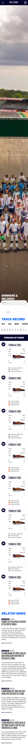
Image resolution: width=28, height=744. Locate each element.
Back (8, 312)
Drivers (16, 324)
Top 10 (3, 324)
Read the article (6, 643)
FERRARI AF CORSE (15, 345)
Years (9, 324)
